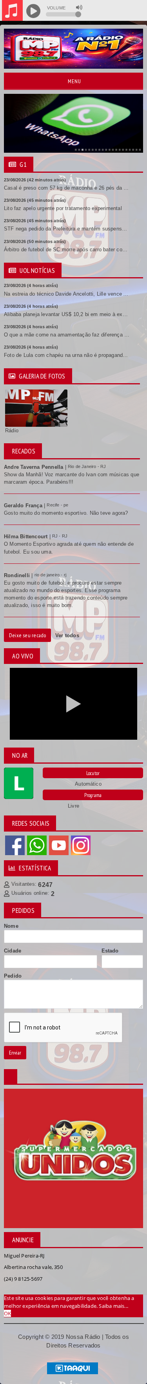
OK (7, 1313)
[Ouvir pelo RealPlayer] (122, 11)
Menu (73, 81)
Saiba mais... (113, 1305)
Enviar (15, 1052)
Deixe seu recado (27, 635)
